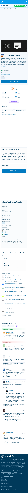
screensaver (7, 114)
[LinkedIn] (15, 489)
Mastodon (8, 473)
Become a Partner (4, 485)
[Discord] (1, 489)
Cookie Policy (3, 482)
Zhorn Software (6, 207)
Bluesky (12, 473)
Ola (9, 462)
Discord (15, 472)
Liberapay (6, 476)
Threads (16, 473)
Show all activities (7, 315)
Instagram (20, 473)
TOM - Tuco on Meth (8, 281)
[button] (3, 66)
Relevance (10, 325)
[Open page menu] (26, 1)
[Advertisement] (14, 25)
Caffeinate (6, 232)
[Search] (24, 2)
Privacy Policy (4, 480)
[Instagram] (13, 489)
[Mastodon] (6, 489)
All (3, 325)
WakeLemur (7, 285)
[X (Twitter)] (3, 489)
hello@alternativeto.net (6, 472)
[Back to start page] (2, 2)
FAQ (2, 477)
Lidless (24, 303)
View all (3, 236)
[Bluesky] (8, 489)
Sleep (3, 114)
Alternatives (13, 81)
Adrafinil (7, 304)
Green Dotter (7, 289)
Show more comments (6, 445)
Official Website (14, 171)
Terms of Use (3, 479)
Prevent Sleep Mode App (5, 74)
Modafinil (6, 312)
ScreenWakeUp (7, 300)
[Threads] (10, 489)
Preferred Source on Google (7, 486)
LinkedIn (2, 474)
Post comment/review (22, 325)
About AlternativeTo (5, 483)
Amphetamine (7, 231)
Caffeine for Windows (12, 275)
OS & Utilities (4, 227)
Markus (13, 462)
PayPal (11, 476)
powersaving (13, 114)
